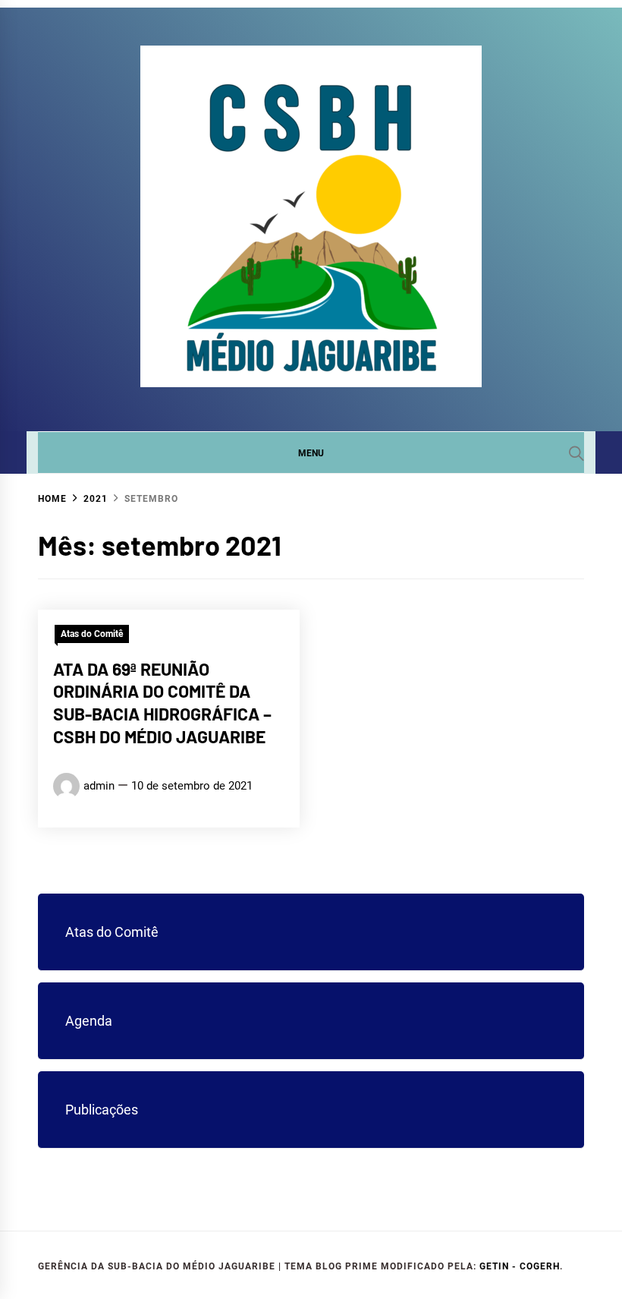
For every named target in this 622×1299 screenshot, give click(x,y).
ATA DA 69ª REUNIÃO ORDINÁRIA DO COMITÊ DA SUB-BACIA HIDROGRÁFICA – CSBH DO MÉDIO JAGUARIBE (162, 702)
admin (99, 786)
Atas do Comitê (92, 634)
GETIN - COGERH (519, 1266)
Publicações (101, 1110)
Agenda (88, 1021)
